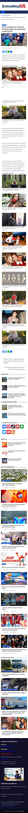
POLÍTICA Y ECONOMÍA (6, 646)
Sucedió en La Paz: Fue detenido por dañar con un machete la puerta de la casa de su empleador (13, 361)
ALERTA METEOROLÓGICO (6, 480)
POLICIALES (16, 689)
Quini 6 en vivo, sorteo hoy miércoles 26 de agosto (15, 459)
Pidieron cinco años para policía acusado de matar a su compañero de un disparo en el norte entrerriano (17, 395)
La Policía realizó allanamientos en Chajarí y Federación (17, 386)
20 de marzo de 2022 (7, 47)
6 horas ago (5, 487)
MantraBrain (21, 811)
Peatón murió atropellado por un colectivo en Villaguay (16, 378)
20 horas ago (5, 508)
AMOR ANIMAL (4, 543)
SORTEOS (4, 501)
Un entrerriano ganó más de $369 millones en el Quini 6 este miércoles (16, 444)
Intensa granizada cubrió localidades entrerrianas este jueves (15, 407)
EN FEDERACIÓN (10, 689)
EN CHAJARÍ (4, 689)
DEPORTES (4, 25)
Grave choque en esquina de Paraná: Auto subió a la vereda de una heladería (14, 368)
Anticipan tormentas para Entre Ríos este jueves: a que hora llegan (17, 414)
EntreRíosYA (16, 47)
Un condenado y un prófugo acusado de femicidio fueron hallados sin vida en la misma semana (12, 733)
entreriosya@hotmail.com (7, 805)
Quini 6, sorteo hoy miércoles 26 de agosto (13, 567)
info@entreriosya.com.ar (7, 746)
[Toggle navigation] (6, 12)
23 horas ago (5, 529)
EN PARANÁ (10, 543)
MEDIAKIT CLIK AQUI (6, 754)
